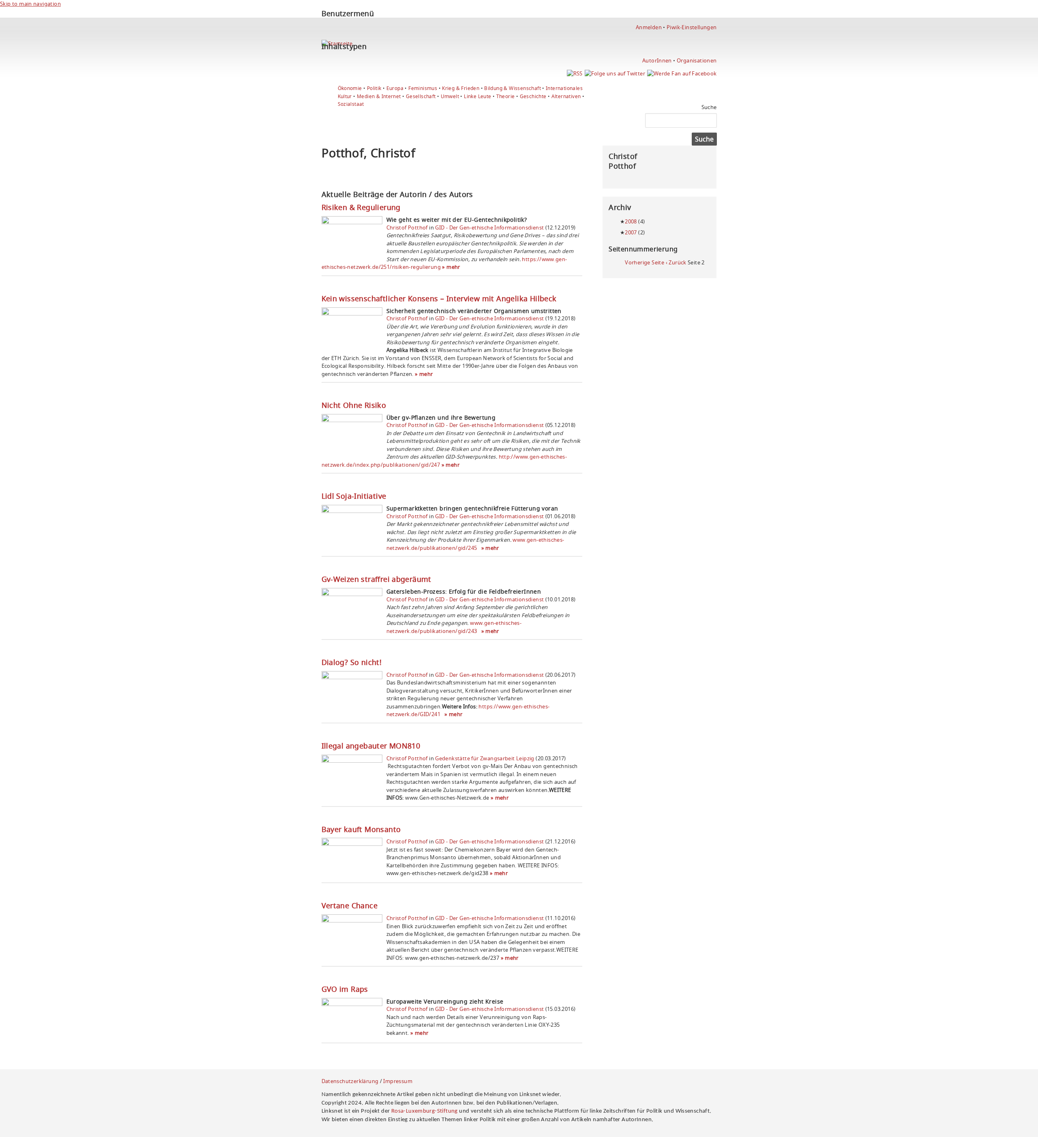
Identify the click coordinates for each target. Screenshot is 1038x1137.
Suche (709, 107)
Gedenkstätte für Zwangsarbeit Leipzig (484, 758)
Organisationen (696, 60)
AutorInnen (657, 60)
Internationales (564, 88)
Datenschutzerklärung (350, 1081)
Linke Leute (477, 96)
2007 (631, 232)
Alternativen (566, 96)
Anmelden (649, 27)
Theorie (505, 96)
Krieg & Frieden (460, 88)
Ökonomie (350, 88)
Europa (394, 88)
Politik (374, 88)
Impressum (397, 1081)
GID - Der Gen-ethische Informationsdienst (489, 227)
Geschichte (533, 96)
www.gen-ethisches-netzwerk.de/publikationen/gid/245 (475, 543)
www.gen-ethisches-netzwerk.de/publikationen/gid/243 (454, 627)
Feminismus (422, 88)
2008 (631, 221)
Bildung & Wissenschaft (512, 88)
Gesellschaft (421, 96)
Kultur (345, 96)
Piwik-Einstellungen (691, 27)
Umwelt (450, 96)
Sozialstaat (351, 104)
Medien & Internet (379, 96)
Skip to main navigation (30, 3)
